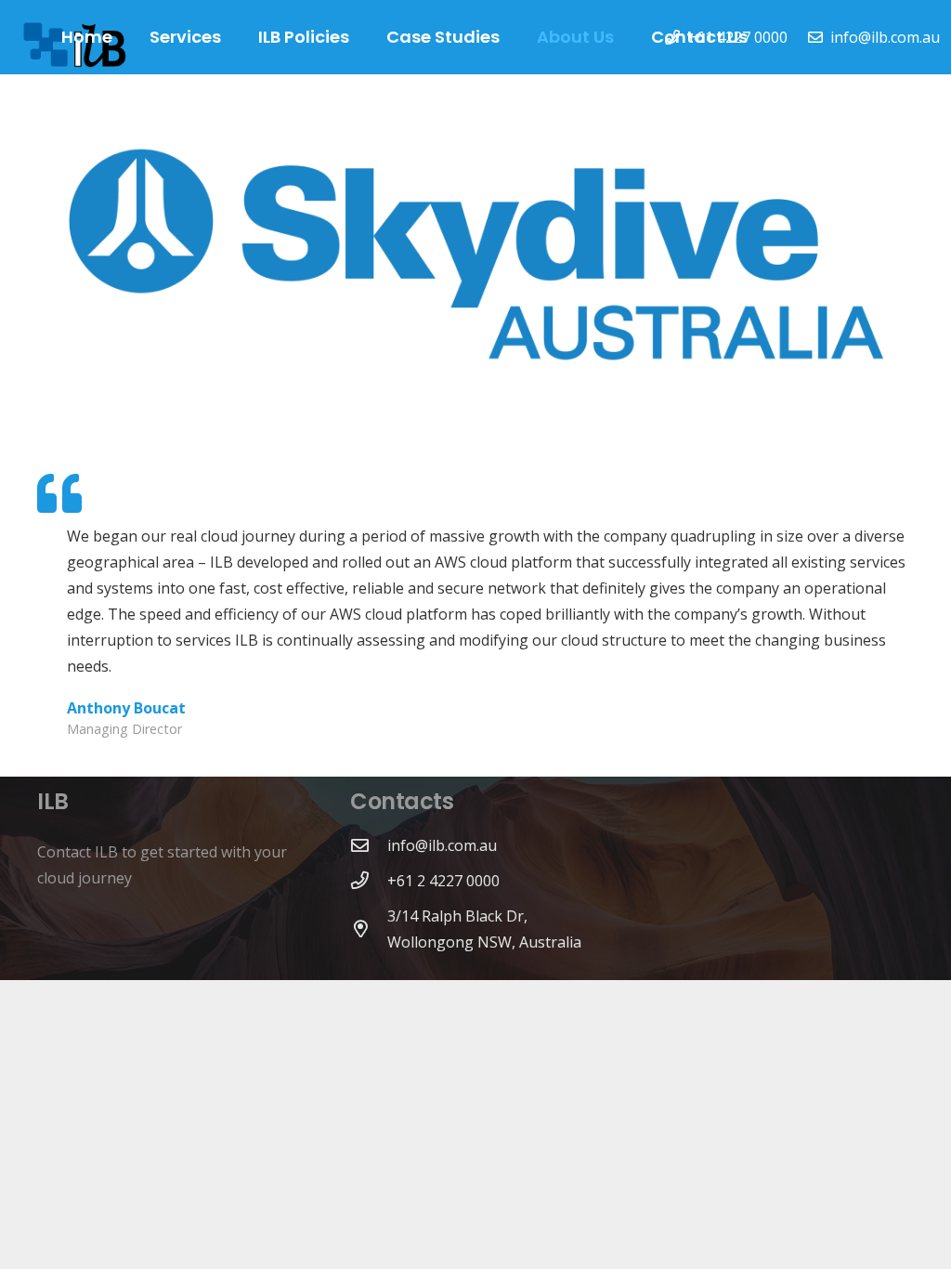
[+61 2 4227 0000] (368, 880)
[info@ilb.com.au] (368, 845)
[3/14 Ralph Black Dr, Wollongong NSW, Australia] (368, 928)
